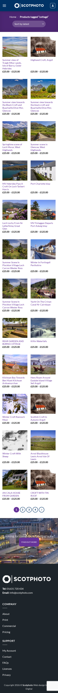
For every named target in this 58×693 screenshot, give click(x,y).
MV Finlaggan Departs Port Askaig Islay (42, 224)
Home (13, 16)
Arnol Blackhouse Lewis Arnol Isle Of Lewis (40, 456)
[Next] (41, 509)
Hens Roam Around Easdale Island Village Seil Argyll (41, 380)
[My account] (52, 5)
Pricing (6, 631)
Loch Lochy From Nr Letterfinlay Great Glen (12, 226)
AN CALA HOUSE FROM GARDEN (11, 494)
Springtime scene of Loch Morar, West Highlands (12, 147)
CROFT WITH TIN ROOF (40, 494)
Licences (7, 668)
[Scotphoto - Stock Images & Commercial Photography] (29, 5)
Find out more (29, 542)
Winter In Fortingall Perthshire (40, 264)
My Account (9, 650)
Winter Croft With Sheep (11, 455)
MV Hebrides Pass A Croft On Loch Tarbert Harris (13, 186)
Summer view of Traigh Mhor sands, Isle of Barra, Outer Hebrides (11, 64)
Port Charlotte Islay (40, 183)
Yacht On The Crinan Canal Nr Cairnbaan (41, 303)
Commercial (9, 625)
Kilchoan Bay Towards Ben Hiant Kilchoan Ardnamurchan (13, 380)
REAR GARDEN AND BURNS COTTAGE (13, 342)
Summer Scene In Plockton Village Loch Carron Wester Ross (13, 265)
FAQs (5, 662)
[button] (4, 5)
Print (5, 619)
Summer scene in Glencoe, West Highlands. (39, 147)
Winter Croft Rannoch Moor (13, 418)
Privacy (6, 674)
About (6, 613)
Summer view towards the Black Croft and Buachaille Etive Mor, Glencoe (13, 106)
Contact (6, 656)
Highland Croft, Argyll (42, 60)
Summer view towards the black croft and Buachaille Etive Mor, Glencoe (42, 106)
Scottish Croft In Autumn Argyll (39, 418)
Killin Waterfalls (39, 341)
